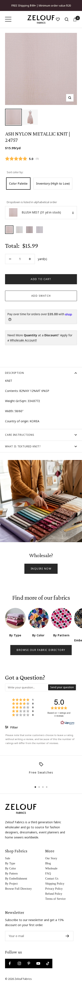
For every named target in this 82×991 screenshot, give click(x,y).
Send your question (62, 687)
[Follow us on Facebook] (10, 963)
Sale (7, 858)
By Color (10, 868)
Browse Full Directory (18, 888)
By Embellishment (16, 878)
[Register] (67, 936)
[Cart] (75, 19)
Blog (48, 863)
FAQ (48, 873)
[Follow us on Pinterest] (28, 963)
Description (14, 373)
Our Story (51, 858)
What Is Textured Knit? (23, 446)
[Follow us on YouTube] (38, 963)
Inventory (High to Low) (53, 183)
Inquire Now (41, 568)
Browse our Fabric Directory (41, 650)
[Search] (67, 19)
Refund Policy (53, 893)
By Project (11, 883)
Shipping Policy (54, 883)
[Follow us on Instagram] (19, 963)
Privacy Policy (54, 888)
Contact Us (51, 878)
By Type (10, 863)
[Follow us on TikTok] (47, 963)
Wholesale (51, 868)
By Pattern (11, 873)
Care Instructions (19, 435)
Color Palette (18, 183)
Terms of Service (55, 898)
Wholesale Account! (23, 340)
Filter (13, 727)
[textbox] (26, 687)
